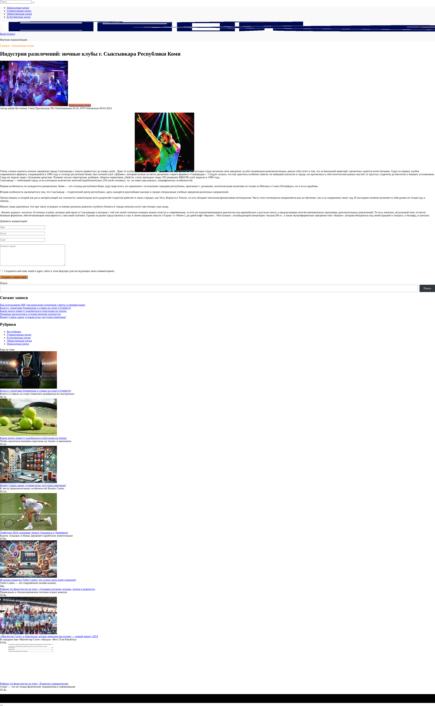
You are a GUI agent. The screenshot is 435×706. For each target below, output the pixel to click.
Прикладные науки (18, 7)
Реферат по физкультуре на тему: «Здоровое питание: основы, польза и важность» (47, 589)
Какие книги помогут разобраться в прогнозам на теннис (33, 311)
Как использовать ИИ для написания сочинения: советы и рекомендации (42, 304)
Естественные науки (19, 16)
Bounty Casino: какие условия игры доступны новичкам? (33, 317)
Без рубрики (14, 331)
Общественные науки (19, 13)
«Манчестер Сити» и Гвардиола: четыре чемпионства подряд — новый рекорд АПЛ (49, 636)
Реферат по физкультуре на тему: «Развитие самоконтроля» (34, 683)
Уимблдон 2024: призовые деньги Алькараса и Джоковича (34, 532)
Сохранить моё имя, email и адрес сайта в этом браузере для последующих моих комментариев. (59, 271)
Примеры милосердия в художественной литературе (30, 314)
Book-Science (7, 33)
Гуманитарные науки (19, 10)
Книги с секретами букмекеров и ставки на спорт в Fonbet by (35, 307)
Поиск (3, 283)
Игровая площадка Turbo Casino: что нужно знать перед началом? (38, 579)
